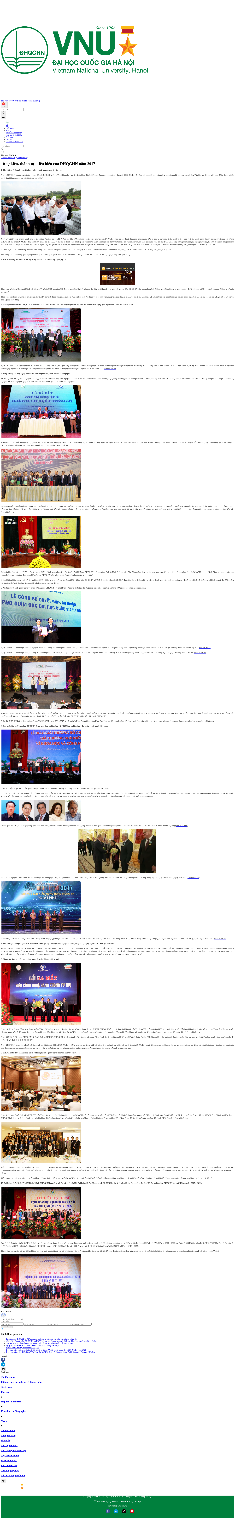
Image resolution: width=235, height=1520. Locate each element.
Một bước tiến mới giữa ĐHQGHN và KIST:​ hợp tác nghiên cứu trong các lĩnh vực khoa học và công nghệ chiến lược (52, 1341)
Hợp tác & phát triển (14, 135)
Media (4, 1421)
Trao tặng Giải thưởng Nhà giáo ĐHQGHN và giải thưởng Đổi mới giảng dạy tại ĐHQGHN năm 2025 (46, 1350)
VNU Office (15, 101)
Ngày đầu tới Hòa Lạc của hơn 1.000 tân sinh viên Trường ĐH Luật (32, 1345)
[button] (117, 1359)
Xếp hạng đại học (10, 1470)
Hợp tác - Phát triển (11, 1401)
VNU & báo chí (9, 1465)
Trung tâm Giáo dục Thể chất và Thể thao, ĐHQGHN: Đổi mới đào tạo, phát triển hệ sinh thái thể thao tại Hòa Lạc (50, 1352)
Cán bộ (9, 139)
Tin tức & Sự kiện (8, 158)
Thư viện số (5, 101)
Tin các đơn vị (8, 1430)
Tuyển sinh (6, 1387)
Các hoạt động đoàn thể (13, 1475)
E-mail (22, 101)
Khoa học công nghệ (14, 133)
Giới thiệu (10, 128)
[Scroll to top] (3, 1481)
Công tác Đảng (8, 1435)
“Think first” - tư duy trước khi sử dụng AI (22, 1348)
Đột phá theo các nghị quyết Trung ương (21, 1382)
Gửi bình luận (7, 1327)
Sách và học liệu (9, 1460)
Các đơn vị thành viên (14, 142)
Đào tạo (9, 130)
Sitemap (37, 101)
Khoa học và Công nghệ (13, 1411)
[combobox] (4, 105)
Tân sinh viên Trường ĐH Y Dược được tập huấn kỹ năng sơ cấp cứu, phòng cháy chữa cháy (42, 1339)
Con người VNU (9, 1445)
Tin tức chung (22, 158)
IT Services (29, 101)
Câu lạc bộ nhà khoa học (13, 1450)
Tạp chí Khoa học (10, 1455)
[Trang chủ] (74, 99)
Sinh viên (9, 137)
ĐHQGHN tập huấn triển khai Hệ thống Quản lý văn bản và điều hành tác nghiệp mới (39, 1343)
